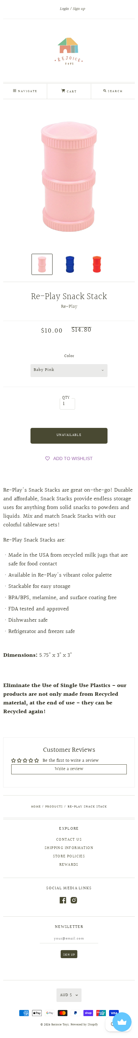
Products (54, 806)
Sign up (79, 9)
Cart (71, 91)
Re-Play (69, 307)
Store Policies (69, 857)
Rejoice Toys (60, 1024)
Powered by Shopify (84, 1024)
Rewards (69, 865)
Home (36, 806)
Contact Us (69, 840)
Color (69, 356)
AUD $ (66, 995)
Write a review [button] (69, 769)
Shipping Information (69, 848)
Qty (66, 398)
